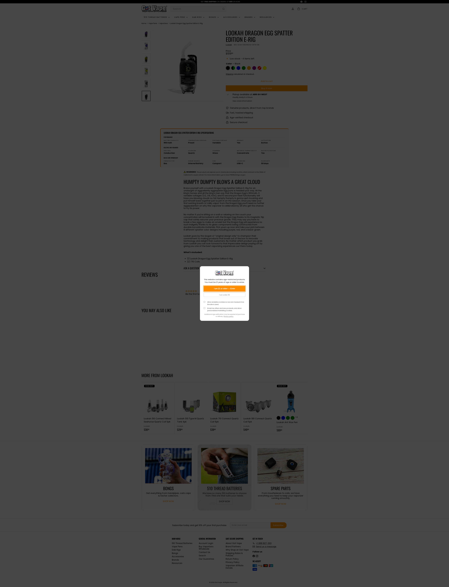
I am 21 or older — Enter (224, 289)
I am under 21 (224, 295)
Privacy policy (228, 316)
